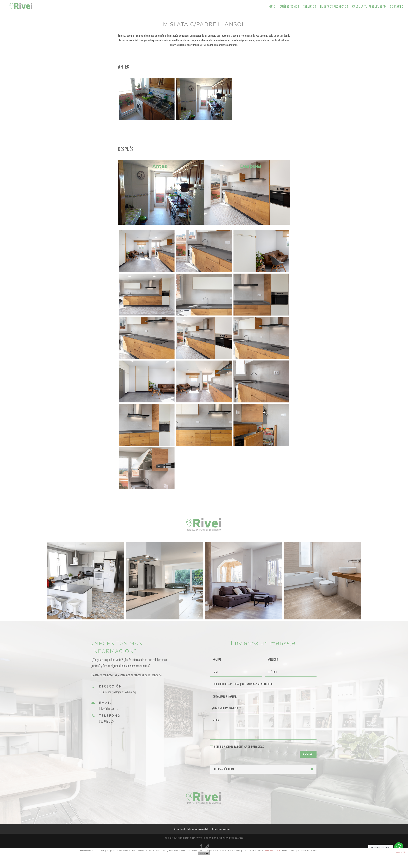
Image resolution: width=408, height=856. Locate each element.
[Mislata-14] (261, 381)
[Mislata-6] (204, 294)
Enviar (308, 754)
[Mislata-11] (147, 381)
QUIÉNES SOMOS (289, 6)
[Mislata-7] (261, 294)
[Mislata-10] (261, 338)
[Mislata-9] (204, 338)
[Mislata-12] (204, 381)
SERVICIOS (309, 6)
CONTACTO (396, 6)
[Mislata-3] (261, 251)
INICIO (271, 6)
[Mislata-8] (147, 338)
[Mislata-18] (261, 425)
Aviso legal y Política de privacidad (191, 828)
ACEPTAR (204, 853)
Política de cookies (221, 828)
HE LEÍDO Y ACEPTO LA (239, 747)
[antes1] (147, 99)
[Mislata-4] (147, 294)
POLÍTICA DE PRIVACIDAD (250, 747)
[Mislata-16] (147, 425)
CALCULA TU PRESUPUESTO (369, 6)
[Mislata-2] (204, 251)
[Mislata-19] (147, 468)
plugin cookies (401, 852)
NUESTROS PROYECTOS (334, 6)
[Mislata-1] (147, 251)
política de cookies (273, 850)
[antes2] (204, 99)
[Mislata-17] (204, 425)
